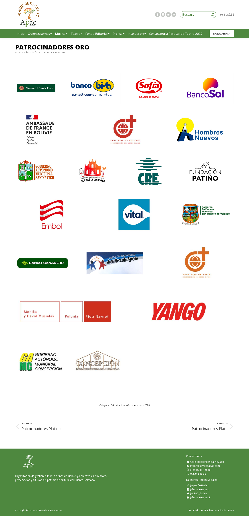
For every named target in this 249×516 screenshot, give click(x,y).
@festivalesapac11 (201, 497)
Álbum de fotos (32, 52)
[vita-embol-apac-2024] (134, 214)
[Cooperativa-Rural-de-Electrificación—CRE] (149, 171)
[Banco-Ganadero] (42, 262)
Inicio (18, 52)
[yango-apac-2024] (179, 311)
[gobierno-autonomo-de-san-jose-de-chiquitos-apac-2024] (92, 171)
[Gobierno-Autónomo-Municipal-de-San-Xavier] (36, 171)
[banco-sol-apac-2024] (205, 88)
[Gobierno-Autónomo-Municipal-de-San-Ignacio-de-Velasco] (206, 214)
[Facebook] (157, 14)
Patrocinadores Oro (121, 405)
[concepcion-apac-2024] (70, 362)
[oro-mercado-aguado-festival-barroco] (114, 262)
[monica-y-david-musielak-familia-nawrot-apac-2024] (65, 311)
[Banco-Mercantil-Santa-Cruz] (36, 88)
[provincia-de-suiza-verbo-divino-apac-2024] (196, 262)
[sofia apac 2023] (149, 88)
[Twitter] (168, 14)
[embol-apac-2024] (52, 214)
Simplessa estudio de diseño (219, 510)
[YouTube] (174, 14)
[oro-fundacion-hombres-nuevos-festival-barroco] (200, 129)
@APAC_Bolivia (198, 493)
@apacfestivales (199, 485)
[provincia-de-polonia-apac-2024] (124, 129)
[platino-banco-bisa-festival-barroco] (92, 88)
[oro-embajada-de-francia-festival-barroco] (49, 129)
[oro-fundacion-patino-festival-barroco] (205, 171)
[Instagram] (163, 14)
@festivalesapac (199, 489)
